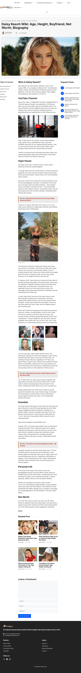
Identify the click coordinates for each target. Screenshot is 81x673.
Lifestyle (59, 3)
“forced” (20, 416)
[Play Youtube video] (38, 126)
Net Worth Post (43, 666)
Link (20, 33)
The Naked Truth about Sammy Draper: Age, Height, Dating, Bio (47, 565)
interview (49, 205)
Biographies (28, 3)
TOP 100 (16, 3)
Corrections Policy (8, 648)
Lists (68, 3)
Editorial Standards (47, 648)
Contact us (45, 646)
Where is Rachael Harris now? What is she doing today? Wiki (72, 99)
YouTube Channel (4, 89)
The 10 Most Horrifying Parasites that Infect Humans (71, 117)
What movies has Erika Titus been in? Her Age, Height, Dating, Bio (26, 565)
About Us (44, 643)
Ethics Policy (6, 643)
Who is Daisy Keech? (5, 86)
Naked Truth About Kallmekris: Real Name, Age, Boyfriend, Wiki (27, 538)
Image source (21, 262)
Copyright (6, 651)
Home (3, 20)
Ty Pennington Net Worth (72, 88)
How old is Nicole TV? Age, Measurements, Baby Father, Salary (72, 111)
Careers (44, 651)
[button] (47, 12)
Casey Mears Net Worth (72, 93)
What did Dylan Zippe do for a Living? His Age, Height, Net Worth (48, 538)
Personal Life (3, 96)
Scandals (2, 94)
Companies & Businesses (44, 3)
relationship (22, 484)
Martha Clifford (42, 542)
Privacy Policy (7, 646)
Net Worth (17, 7)
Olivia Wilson (8, 32)
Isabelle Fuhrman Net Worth (71, 105)
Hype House (3, 91)
